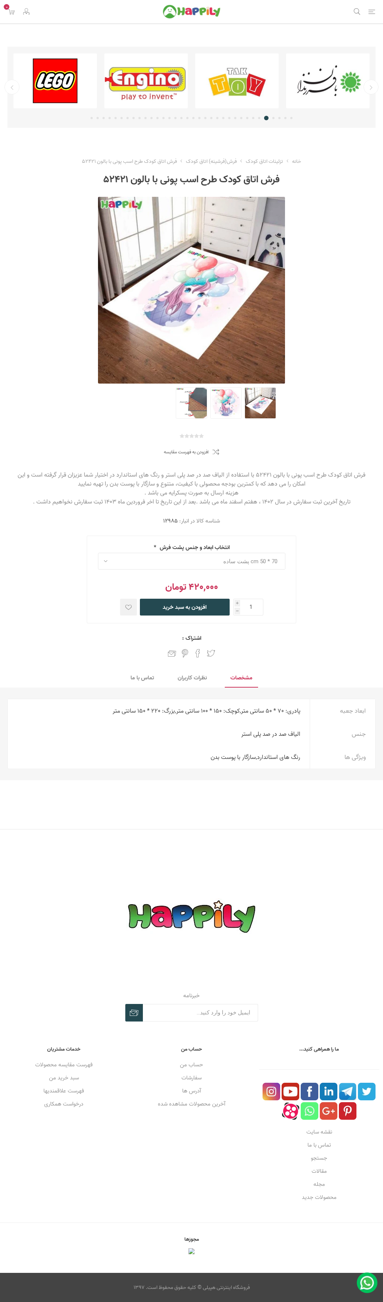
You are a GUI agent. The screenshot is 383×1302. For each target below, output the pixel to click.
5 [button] (266, 118)
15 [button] (205, 118)
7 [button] (253, 118)
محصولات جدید (319, 1197)
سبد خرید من (64, 1077)
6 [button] (259, 118)
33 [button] (97, 118)
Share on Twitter (211, 653)
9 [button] (241, 118)
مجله (319, 1184)
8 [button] (247, 118)
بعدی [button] (11, 87)
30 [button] (115, 118)
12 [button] (223, 118)
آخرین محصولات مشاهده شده (191, 1103)
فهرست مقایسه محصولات (64, 1064)
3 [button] (279, 118)
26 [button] (139, 118)
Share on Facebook (198, 653)
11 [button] (229, 118)
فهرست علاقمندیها (63, 1090)
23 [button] (157, 118)
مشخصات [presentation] (241, 677)
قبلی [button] (371, 87)
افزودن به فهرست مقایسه (186, 452)
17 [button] (193, 118)
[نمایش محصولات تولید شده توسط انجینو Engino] (146, 80)
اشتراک (134, 1013)
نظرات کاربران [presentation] (192, 677)
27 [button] (133, 118)
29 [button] (121, 118)
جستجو (319, 1158)
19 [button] (181, 118)
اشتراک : (191, 638)
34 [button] (92, 118)
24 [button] (151, 118)
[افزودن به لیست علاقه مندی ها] (128, 607)
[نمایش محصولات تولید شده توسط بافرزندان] (328, 80)
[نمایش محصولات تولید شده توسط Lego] (55, 80)
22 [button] (163, 118)
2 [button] (285, 118)
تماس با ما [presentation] (142, 677)
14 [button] (211, 118)
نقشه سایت (319, 1131)
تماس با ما (319, 1144)
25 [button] (145, 118)
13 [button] (217, 118)
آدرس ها (191, 1090)
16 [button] (199, 118)
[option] (327, 80)
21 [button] (169, 118)
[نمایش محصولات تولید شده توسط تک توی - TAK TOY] (237, 80)
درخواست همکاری (63, 1103)
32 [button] (103, 118)
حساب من (191, 1064)
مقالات (319, 1171)
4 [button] (273, 118)
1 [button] (291, 118)
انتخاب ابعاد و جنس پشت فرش (194, 547)
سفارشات (191, 1077)
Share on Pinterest (185, 653)
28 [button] (127, 118)
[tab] (241, 678)
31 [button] (109, 118)
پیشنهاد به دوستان (172, 653)
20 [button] (175, 118)
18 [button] (187, 118)
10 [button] (235, 118)
